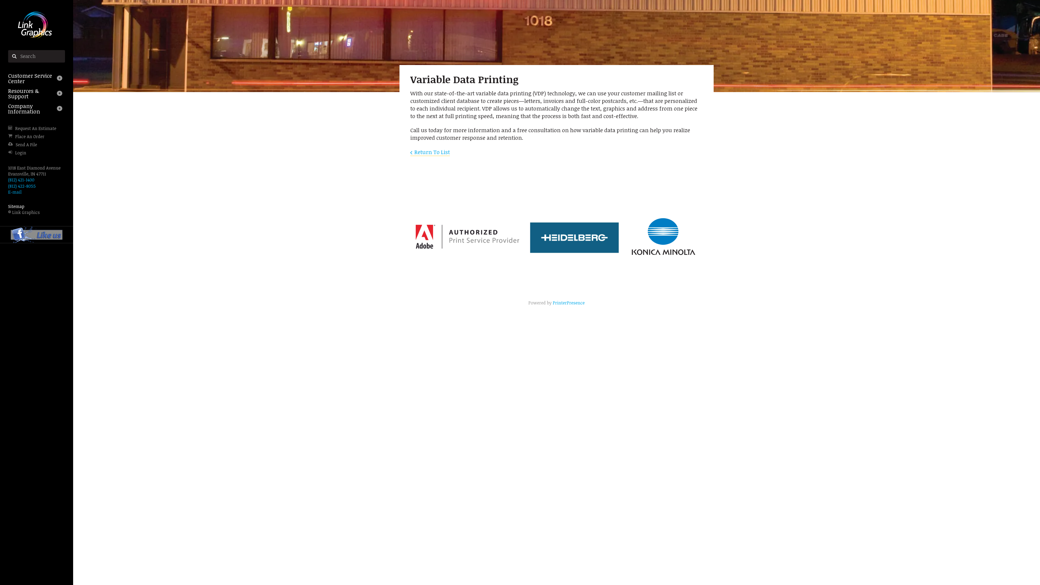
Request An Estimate (35, 128)
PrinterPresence (569, 303)
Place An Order (29, 136)
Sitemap (16, 206)
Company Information (24, 108)
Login (20, 153)
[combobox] (36, 56)
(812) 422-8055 (22, 186)
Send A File (26, 145)
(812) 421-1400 (21, 180)
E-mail (15, 192)
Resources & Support (23, 93)
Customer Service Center (30, 78)
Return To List (432, 152)
